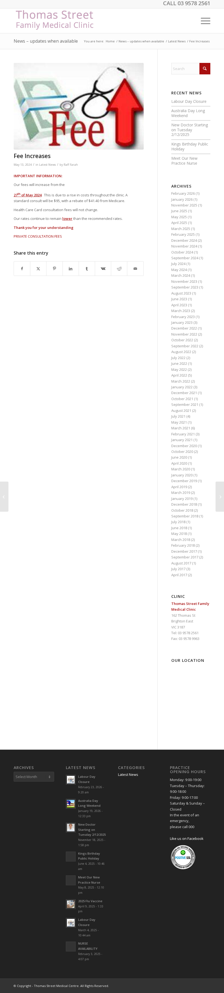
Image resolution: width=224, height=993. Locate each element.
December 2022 (184, 328)
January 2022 (182, 387)
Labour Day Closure (189, 101)
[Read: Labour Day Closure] (71, 780)
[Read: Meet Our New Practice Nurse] (71, 880)
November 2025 (184, 205)
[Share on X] (38, 268)
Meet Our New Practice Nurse (184, 161)
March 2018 (180, 539)
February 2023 (183, 316)
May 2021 (179, 422)
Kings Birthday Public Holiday (189, 146)
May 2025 (179, 216)
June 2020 (179, 457)
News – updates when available (46, 41)
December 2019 (184, 480)
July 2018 (178, 521)
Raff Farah (71, 165)
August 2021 (181, 410)
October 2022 (182, 339)
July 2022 (178, 357)
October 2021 (182, 398)
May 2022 (179, 369)
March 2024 (180, 275)
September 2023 (184, 287)
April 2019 (179, 486)
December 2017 (184, 551)
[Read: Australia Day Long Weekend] (71, 804)
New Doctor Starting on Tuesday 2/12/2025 (189, 129)
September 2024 (184, 257)
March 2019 (180, 492)
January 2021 (182, 439)
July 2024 (178, 263)
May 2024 (179, 269)
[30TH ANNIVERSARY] (220, 497)
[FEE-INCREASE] (79, 106)
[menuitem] (202, 20)
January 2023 (182, 322)
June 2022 (179, 363)
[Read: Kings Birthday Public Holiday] (71, 856)
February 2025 (183, 234)
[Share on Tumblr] (87, 268)
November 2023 (184, 281)
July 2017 (178, 568)
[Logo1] (55, 20)
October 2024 (182, 252)
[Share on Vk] (103, 268)
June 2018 (179, 527)
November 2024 (184, 246)
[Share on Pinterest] (54, 268)
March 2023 (180, 310)
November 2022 (184, 334)
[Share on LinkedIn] (71, 268)
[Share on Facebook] (22, 268)
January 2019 (182, 498)
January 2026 (182, 199)
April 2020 (179, 463)
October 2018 (182, 510)
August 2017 (181, 563)
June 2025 (179, 210)
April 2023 (179, 304)
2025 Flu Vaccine (90, 901)
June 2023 (179, 298)
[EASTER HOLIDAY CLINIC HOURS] (4, 497)
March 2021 (180, 428)
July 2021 (178, 416)
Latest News (47, 165)
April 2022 (179, 375)
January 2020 (182, 475)
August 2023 (181, 293)
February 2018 (183, 545)
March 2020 (180, 469)
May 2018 (179, 533)
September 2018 (184, 516)
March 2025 (180, 228)
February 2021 (183, 434)
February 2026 (183, 193)
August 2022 (181, 351)
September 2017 (184, 557)
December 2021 (184, 392)
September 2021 (184, 404)
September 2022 (184, 345)
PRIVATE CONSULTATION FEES (38, 236)
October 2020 (182, 451)
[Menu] (202, 20)
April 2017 (179, 574)
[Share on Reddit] (119, 268)
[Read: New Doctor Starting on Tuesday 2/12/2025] (71, 827)
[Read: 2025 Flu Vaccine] (71, 904)
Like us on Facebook (187, 838)
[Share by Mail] (135, 268)
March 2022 (180, 381)
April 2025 (179, 222)
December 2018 (184, 504)
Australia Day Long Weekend (188, 113)
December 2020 (184, 445)
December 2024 (184, 240)
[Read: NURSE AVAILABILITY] (71, 946)
